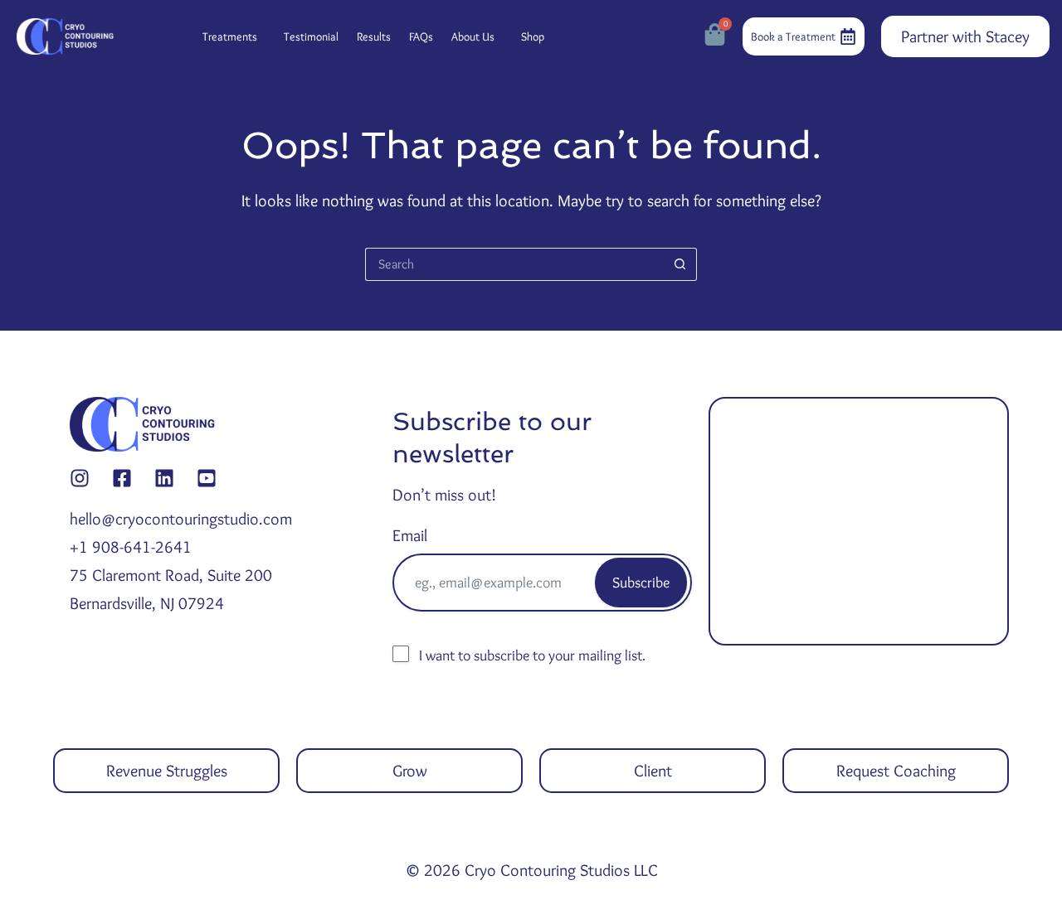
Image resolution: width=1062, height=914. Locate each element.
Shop (532, 36)
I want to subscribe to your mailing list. (532, 655)
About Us (472, 36)
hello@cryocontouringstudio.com (181, 519)
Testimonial (311, 36)
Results (374, 36)
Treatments (229, 36)
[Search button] (680, 264)
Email (409, 535)
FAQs (421, 36)
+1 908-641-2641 (131, 547)
